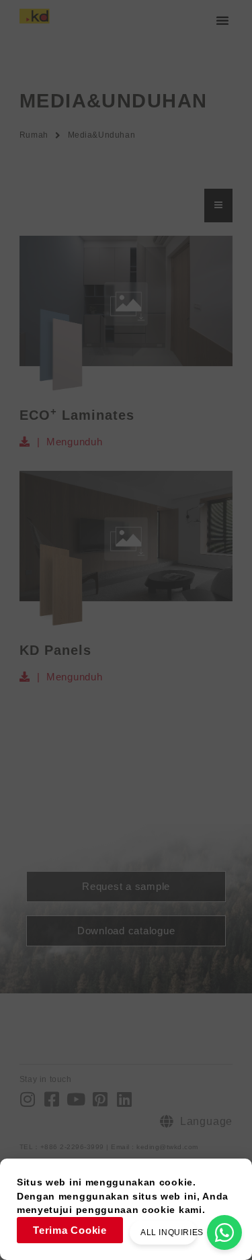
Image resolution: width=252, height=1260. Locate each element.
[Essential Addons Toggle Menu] (218, 205)
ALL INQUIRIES (172, 1232)
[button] (222, 20)
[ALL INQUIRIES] (224, 1232)
